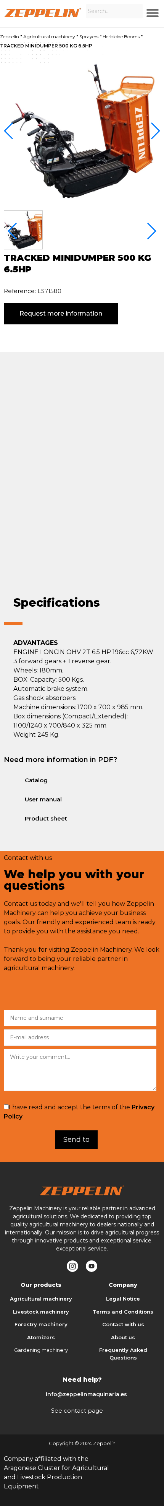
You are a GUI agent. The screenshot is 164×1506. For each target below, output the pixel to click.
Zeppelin (9, 36)
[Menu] (152, 12)
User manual (43, 799)
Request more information (60, 313)
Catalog (36, 780)
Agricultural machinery (49, 36)
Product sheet (46, 818)
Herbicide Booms (121, 36)
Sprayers (88, 36)
